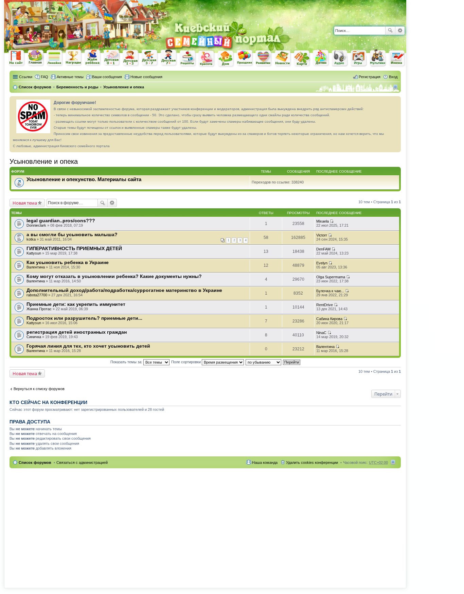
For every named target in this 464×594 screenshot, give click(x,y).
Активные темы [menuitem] (70, 77)
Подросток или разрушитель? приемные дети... (84, 318)
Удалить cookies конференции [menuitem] (312, 462)
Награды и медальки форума (74, 57)
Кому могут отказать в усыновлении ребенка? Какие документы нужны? (114, 276)
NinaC (321, 333)
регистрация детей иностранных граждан (76, 332)
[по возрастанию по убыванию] (264, 362)
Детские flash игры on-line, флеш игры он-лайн (359, 58)
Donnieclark (36, 225)
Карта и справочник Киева (302, 58)
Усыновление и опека (44, 161)
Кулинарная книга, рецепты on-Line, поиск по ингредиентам (188, 58)
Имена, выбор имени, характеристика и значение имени (397, 59)
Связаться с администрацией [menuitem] (82, 462)
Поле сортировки (186, 362)
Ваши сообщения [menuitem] (107, 77)
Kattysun (33, 253)
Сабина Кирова (329, 319)
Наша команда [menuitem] (265, 462)
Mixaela (322, 221)
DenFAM (323, 249)
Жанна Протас (39, 309)
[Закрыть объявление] (395, 102)
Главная (35, 58)
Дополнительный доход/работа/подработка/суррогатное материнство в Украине (124, 290)
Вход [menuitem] (393, 77)
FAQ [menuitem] (44, 77)
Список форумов (35, 462)
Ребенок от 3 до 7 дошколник (150, 58)
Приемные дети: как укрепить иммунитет (75, 304)
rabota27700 (36, 295)
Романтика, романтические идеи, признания (264, 58)
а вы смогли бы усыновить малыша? (72, 234)
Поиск (390, 31)
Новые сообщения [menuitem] (146, 77)
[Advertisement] (326, 10)
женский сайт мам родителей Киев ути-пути (16, 58)
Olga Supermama (330, 277)
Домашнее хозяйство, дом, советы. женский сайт (226, 59)
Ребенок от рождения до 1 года (112, 58)
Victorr (321, 235)
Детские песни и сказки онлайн (340, 58)
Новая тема (25, 203)
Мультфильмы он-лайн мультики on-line (378, 58)
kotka (31, 239)
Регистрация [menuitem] (369, 77)
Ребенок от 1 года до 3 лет (131, 58)
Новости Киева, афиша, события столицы (283, 58)
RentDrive (324, 305)
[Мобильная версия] (396, 87)
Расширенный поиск (400, 31)
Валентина (35, 267)
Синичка (33, 337)
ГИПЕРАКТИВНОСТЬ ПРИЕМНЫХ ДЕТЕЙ (74, 248)
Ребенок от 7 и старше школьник (169, 58)
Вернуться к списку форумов (39, 389)
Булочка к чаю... (330, 291)
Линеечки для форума (55, 58)
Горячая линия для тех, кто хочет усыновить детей (88, 346)
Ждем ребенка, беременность (93, 58)
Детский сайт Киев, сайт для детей (321, 58)
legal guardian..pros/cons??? (60, 220)
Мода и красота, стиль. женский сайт (207, 58)
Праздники (245, 58)
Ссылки (25, 77)
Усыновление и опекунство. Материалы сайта (83, 179)
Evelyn (321, 263)
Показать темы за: (126, 362)
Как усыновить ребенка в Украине (67, 262)
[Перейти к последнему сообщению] (332, 221)
